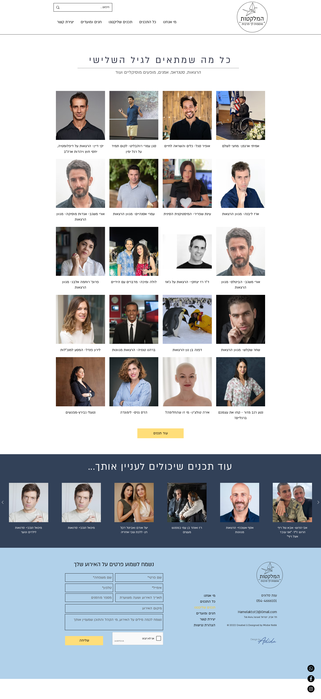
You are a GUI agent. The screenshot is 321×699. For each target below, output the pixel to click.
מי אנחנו (209, 595)
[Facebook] (310, 678)
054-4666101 (266, 600)
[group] (160, 513)
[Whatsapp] (310, 668)
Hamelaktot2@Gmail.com (257, 612)
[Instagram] (310, 688)
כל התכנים (207, 601)
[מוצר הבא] (2, 502)
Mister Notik (270, 625)
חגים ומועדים (205, 613)
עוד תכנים (160, 433)
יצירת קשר (207, 619)
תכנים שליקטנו (204, 607)
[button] (120, 22)
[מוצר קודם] (318, 502)
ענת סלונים (269, 595)
